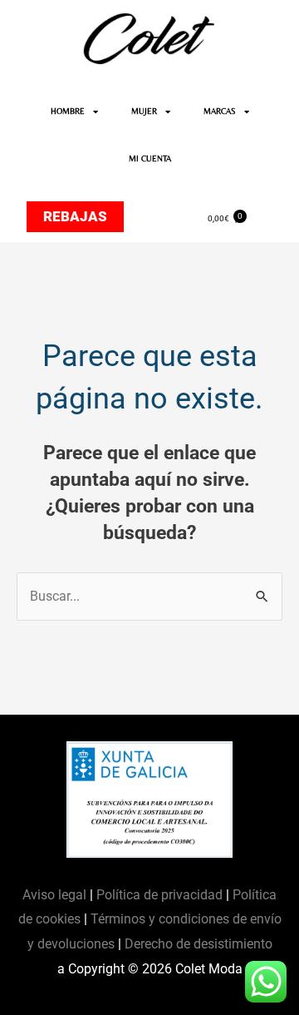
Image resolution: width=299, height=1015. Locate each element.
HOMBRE (68, 111)
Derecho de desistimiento (198, 944)
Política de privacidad (159, 895)
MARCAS (219, 111)
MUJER (144, 111)
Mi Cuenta (150, 158)
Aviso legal (56, 895)
